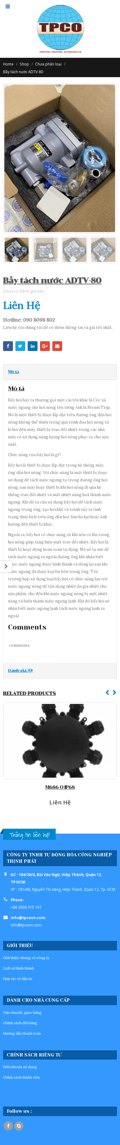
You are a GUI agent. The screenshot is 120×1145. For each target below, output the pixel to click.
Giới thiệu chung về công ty (26, 957)
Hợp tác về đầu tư (17, 978)
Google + (45, 346)
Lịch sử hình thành (18, 968)
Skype (18, 1126)
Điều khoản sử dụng (20, 1066)
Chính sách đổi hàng (20, 1023)
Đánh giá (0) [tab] (20, 670)
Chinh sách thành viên (21, 1077)
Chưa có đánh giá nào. (24, 291)
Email (57, 346)
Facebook (8, 346)
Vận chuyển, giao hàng (22, 1012)
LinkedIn (33, 346)
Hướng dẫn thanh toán (22, 1033)
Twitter (20, 346)
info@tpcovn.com (26, 924)
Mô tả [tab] (13, 371)
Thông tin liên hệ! (29, 834)
